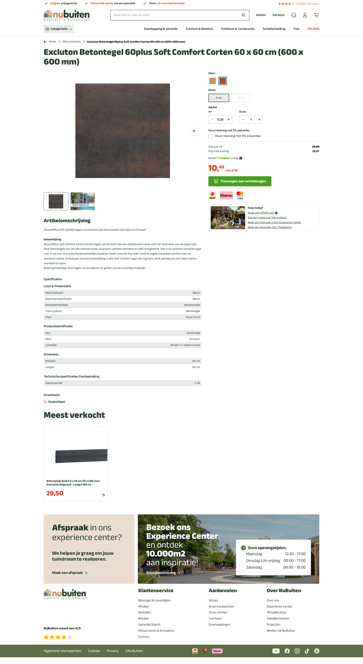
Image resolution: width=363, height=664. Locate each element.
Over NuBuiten (284, 590)
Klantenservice (156, 590)
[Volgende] (193, 130)
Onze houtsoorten (221, 606)
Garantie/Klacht (149, 624)
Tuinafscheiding (273, 29)
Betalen (143, 618)
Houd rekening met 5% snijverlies (229, 130)
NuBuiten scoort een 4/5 (62, 628)
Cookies (94, 650)
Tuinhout (215, 618)
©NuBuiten (134, 650)
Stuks (242, 112)
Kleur (211, 73)
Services (278, 15)
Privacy (112, 650)
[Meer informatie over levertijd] (240, 158)
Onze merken (218, 612)
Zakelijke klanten (278, 618)
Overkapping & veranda (161, 29)
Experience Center (279, 606)
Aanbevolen (223, 590)
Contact (143, 637)
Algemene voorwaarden (62, 650)
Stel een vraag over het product (267, 217)
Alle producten (71, 41)
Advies (261, 15)
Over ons (273, 600)
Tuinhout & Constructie (237, 29)
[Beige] (212, 81)
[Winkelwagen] (316, 15)
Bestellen (144, 612)
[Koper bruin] (222, 81)
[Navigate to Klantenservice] (293, 15)
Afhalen (143, 606)
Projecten (273, 624)
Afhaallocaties (276, 612)
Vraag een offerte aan (261, 213)
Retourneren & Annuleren (156, 630)
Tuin (296, 29)
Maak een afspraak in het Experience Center (274, 222)
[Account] (305, 15)
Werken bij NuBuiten (281, 630)
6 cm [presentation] (241, 98)
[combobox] (179, 15)
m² (210, 112)
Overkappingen (219, 624)
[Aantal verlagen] (212, 120)
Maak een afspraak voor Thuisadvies (270, 227)
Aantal (212, 107)
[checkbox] (210, 136)
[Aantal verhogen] (228, 120)
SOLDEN (313, 29)
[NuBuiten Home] (66, 15)
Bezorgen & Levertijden (154, 600)
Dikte (212, 90)
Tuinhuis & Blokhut (199, 29)
